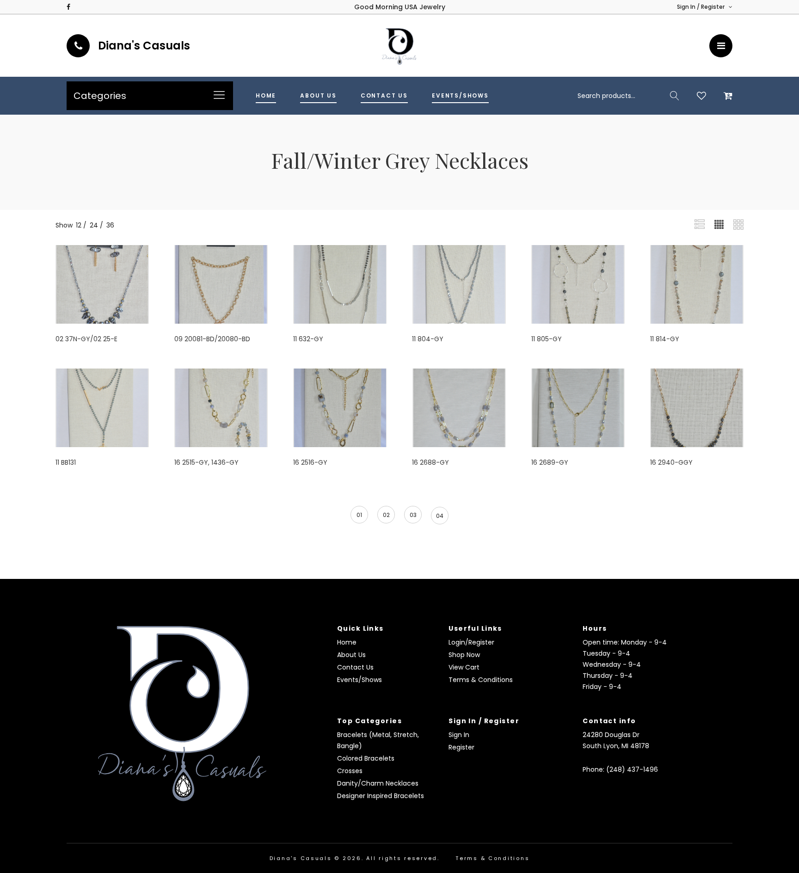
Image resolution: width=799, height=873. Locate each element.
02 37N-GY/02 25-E (86, 339)
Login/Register (471, 642)
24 (94, 225)
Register (461, 747)
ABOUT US (318, 95)
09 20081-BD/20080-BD (212, 339)
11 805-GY (546, 339)
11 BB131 (65, 462)
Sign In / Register (701, 7)
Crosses (350, 770)
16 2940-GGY (671, 462)
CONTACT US (384, 95)
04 (439, 516)
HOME (266, 95)
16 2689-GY (549, 462)
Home (346, 642)
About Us (351, 654)
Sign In (459, 734)
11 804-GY (427, 339)
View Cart (464, 667)
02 (386, 515)
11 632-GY (308, 339)
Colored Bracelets (365, 758)
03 (413, 515)
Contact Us (355, 667)
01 (359, 515)
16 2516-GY (310, 462)
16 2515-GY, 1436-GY (206, 462)
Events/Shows (359, 679)
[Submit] (674, 96)
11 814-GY (664, 339)
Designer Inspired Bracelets (380, 795)
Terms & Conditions (481, 679)
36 (110, 225)
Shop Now (464, 654)
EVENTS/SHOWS (460, 95)
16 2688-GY (430, 462)
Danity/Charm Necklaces (377, 783)
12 (78, 225)
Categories (100, 95)
